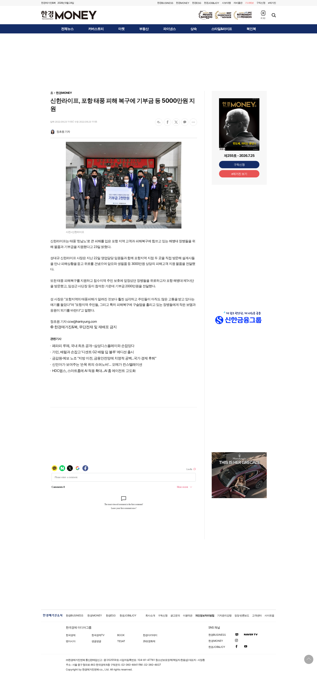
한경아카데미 (150, 635)
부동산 (144, 29)
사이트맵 (269, 615)
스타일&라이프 (221, 29)
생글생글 (96, 641)
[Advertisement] (158, 62)
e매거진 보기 (239, 174)
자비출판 (238, 2)
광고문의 (175, 615)
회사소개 (150, 615)
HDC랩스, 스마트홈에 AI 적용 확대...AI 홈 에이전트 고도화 (94, 371)
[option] (225, 15)
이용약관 (187, 615)
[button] (263, 14)
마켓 (121, 29)
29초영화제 (149, 641)
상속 (193, 29)
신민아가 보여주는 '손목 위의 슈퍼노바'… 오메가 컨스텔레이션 (97, 364)
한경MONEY (64, 93)
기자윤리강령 (224, 615)
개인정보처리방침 (204, 615)
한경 (165, 2)
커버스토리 (96, 29)
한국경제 (70, 635)
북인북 (251, 29)
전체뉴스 (67, 29)
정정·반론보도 (241, 615)
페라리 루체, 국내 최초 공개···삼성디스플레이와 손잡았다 (93, 346)
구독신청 (260, 2)
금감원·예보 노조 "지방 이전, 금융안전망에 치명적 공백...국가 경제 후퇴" (104, 358)
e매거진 (272, 2)
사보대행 (226, 2)
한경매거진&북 (48, 2)
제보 (249, 2)
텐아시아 (70, 641)
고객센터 (257, 615)
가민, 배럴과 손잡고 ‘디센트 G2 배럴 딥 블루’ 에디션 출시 (93, 352)
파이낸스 (169, 29)
